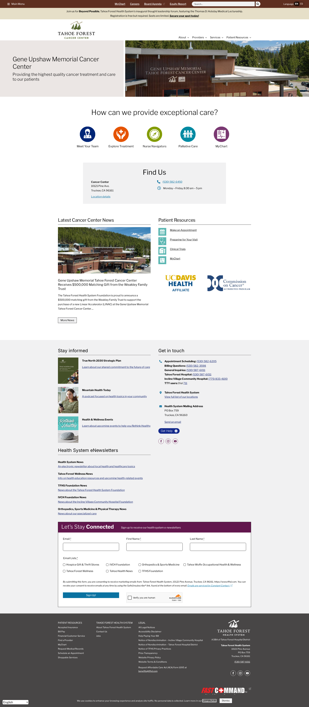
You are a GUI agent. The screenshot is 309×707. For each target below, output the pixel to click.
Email (67, 538)
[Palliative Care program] (188, 138)
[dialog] (154, 700)
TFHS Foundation (152, 571)
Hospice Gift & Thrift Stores (82, 564)
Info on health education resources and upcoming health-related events (100, 478)
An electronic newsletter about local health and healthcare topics (96, 466)
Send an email (172, 422)
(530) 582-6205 (206, 361)
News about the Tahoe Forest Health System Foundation (91, 490)
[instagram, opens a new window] (168, 441)
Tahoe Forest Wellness (79, 571)
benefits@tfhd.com (148, 671)
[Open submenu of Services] (221, 37)
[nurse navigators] (154, 138)
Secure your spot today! (184, 15)
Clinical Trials (178, 249)
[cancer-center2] (76, 22)
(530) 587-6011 (195, 370)
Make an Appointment (183, 230)
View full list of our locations (181, 396)
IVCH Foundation (120, 564)
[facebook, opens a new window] (161, 441)
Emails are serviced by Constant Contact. (208, 585)
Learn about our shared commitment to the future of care (116, 367)
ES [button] (301, 3)
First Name (133, 538)
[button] (15, 4)
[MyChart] (208, 260)
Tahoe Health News (121, 571)
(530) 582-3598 (196, 365)
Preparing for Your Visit (184, 239)
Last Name (197, 538)
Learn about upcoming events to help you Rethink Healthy (116, 425)
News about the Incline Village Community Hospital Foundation (95, 501)
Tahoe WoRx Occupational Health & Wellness (214, 564)
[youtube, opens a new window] (175, 441)
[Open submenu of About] (187, 37)
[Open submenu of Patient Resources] (249, 37)
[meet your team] (87, 138)
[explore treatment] (121, 138)
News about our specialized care (77, 513)
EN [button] (296, 3)
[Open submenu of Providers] (205, 37)
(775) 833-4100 (218, 378)
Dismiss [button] (226, 700)
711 (185, 383)
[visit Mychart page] (221, 138)
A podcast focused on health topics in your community (114, 396)
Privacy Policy (209, 700)
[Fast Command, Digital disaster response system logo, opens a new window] (225, 688)
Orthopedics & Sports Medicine (160, 564)
